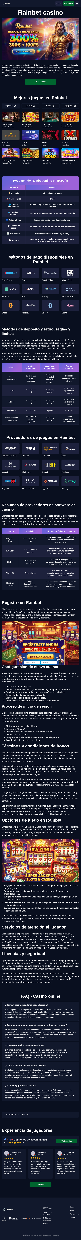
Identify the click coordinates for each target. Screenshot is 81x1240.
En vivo (29, 106)
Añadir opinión (66, 1141)
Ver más (40, 1184)
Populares (9, 106)
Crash (48, 106)
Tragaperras (68, 106)
